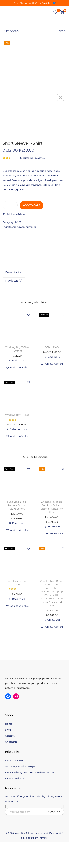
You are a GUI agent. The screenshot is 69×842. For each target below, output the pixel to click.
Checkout (11, 741)
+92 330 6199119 (14, 760)
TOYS (18, 222)
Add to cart (31, 205)
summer (31, 226)
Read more (53, 356)
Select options (18, 429)
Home (8, 723)
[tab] (34, 272)
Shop (8, 729)
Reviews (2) (13, 281)
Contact (10, 735)
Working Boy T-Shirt (17, 414)
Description (14, 272)
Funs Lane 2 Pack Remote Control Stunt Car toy (17, 505)
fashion (13, 226)
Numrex (43, 837)
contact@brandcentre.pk (20, 766)
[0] (55, 12)
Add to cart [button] (19, 360)
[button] (60, 97)
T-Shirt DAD (52, 347)
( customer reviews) (32, 157)
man (22, 226)
